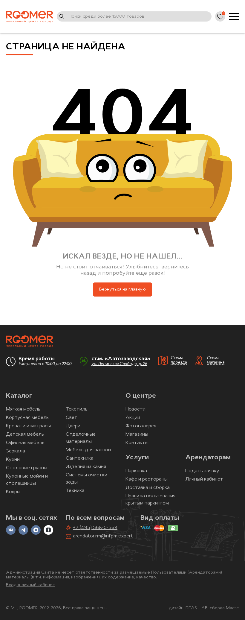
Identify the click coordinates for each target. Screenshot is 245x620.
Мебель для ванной (88, 450)
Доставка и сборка (147, 487)
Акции (132, 417)
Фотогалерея (140, 426)
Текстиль (77, 409)
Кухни (13, 459)
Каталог (19, 396)
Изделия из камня (86, 466)
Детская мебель (25, 434)
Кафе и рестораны (146, 479)
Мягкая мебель (23, 409)
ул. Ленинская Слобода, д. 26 (119, 364)
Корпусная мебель (27, 417)
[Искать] (62, 16)
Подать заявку (202, 471)
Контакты (136, 442)
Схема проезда (179, 360)
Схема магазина (215, 360)
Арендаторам (208, 457)
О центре (140, 396)
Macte (232, 608)
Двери (73, 426)
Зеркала (15, 451)
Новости (135, 409)
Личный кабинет (204, 479)
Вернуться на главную (122, 289)
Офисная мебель (25, 442)
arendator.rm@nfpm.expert (103, 536)
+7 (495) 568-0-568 (95, 527)
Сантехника (80, 458)
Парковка (136, 471)
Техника (75, 490)
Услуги (137, 457)
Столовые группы (26, 468)
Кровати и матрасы (28, 426)
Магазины (136, 434)
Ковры (13, 492)
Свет (71, 417)
